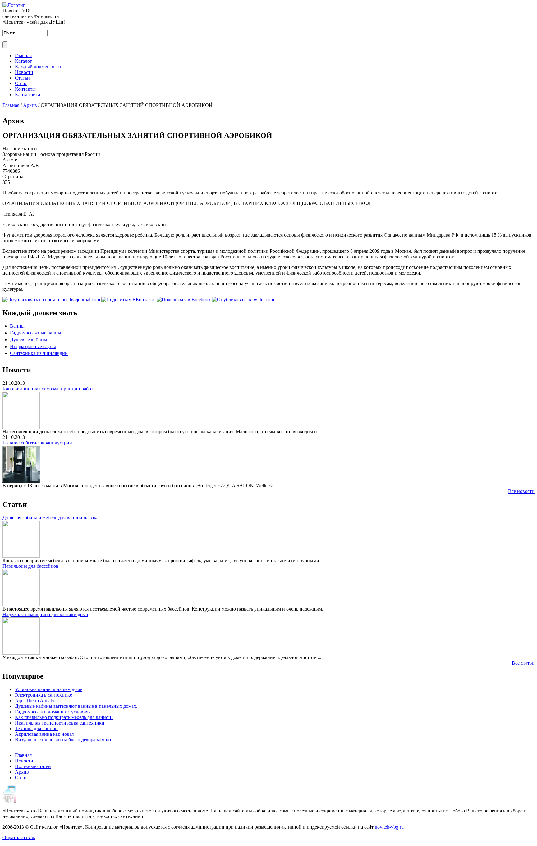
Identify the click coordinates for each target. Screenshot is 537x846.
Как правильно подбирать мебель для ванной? (64, 717)
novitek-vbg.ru (389, 827)
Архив (30, 105)
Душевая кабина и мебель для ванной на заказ (51, 517)
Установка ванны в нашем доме (48, 689)
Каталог (23, 61)
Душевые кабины (28, 339)
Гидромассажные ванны (35, 332)
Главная (23, 55)
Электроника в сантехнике (43, 695)
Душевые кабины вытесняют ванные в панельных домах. (76, 706)
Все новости (521, 491)
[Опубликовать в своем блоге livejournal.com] (51, 299)
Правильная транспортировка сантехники (59, 722)
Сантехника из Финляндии (39, 353)
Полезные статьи (33, 766)
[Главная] (14, 5)
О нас (21, 83)
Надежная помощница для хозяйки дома (45, 614)
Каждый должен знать (38, 66)
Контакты (25, 89)
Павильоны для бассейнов (30, 566)
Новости (24, 72)
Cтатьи (22, 77)
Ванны (17, 326)
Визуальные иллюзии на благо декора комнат (63, 739)
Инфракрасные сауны (33, 346)
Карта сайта (27, 94)
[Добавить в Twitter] (243, 299)
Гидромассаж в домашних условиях (53, 711)
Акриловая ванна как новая (44, 734)
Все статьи (523, 663)
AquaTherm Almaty (34, 700)
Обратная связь (18, 837)
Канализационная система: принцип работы (49, 388)
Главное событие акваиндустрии (37, 442)
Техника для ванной (36, 728)
